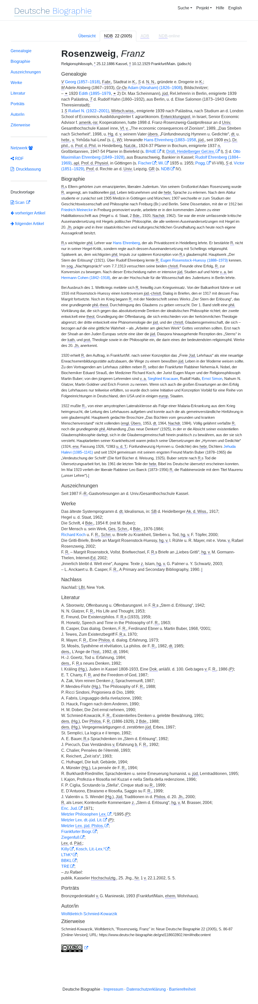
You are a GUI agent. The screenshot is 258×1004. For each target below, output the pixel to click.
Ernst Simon (212, 379)
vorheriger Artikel (30, 213)
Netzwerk (19, 148)
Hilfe (220, 8)
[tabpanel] (129, 501)
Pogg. (200, 163)
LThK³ (66, 855)
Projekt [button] (202, 8)
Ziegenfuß (70, 837)
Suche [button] (183, 8)
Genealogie (21, 51)
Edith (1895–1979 (95, 93)
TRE (65, 866)
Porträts (17, 104)
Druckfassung (27, 169)
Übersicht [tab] (86, 36)
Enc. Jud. (69, 808)
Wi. (161, 163)
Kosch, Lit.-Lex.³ (90, 849)
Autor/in (17, 114)
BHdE (151, 151)
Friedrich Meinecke (77, 210)
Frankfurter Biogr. (76, 831)
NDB (165, 169)
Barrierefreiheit (182, 989)
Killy (65, 849)
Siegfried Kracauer (163, 379)
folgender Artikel (29, 223)
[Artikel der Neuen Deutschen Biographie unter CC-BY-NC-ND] (74, 948)
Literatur (18, 93)
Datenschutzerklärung (146, 989)
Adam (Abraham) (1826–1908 (154, 88)
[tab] (118, 36)
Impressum (113, 989)
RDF (19, 158)
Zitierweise (20, 125)
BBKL (66, 860)
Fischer (144, 163)
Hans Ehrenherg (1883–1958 (170, 140)
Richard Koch (73, 535)
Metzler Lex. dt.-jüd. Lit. (81, 820)
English (235, 8)
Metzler (82, 826)
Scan (19, 202)
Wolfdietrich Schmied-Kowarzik (89, 914)
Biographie (20, 61)
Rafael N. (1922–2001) (88, 111)
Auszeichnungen (26, 72)
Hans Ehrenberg (126, 243)
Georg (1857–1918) (82, 82)
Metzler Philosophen (84, 814)
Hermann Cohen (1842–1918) (85, 278)
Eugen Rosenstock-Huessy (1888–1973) (194, 260)
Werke (16, 82)
